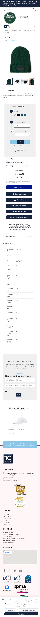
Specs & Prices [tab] (10, 236)
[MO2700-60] (25, 115)
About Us (5, 1)
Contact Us (32, 3)
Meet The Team (22, 1)
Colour (16, 111)
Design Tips (31, 1)
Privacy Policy (7, 536)
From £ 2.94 (11, 433)
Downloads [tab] (29, 236)
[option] (20, 425)
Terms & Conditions (9, 541)
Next (18, 395)
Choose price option (19, 122)
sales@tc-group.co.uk (22, 18)
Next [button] (35, 425)
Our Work (5, 3)
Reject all (10, 610)
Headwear (32, 30)
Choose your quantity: (20, 131)
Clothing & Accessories (15, 30)
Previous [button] (5, 425)
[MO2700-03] (18, 115)
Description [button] (11, 90)
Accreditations (13, 1)
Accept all (21, 614)
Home (5, 30)
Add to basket (19, 187)
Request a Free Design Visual (19, 217)
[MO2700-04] (22, 115)
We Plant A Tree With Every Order (18, 3)
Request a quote (20, 211)
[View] (9, 81)
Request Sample (20, 205)
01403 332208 (23, 17)
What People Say (8, 5)
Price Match (7, 518)
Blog (15, 5)
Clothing (25, 30)
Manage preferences (28, 610)
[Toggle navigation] (34, 26)
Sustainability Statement (11, 534)
